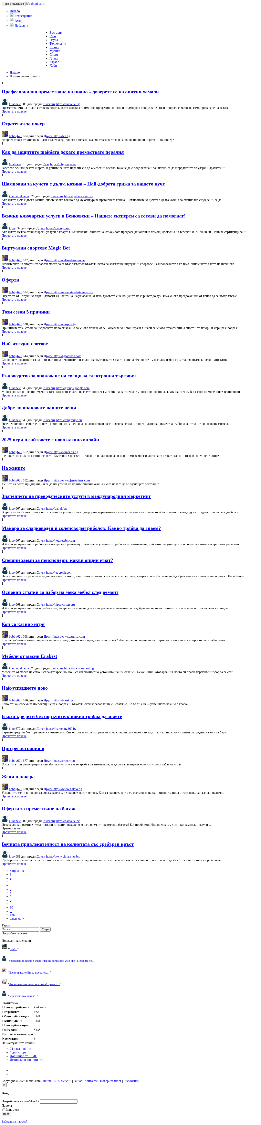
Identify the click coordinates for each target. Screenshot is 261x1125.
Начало (15, 11)
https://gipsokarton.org (60, 604)
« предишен (18, 870)
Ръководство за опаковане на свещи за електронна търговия (69, 375)
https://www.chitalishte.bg (63, 856)
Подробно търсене (14, 933)
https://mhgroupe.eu (63, 164)
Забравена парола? (15, 1121)
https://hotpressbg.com (60, 540)
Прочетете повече (14, 111)
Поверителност (110, 1081)
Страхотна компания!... (23, 996)
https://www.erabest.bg (79, 668)
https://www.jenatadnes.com (71, 480)
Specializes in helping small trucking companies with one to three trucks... (52, 960)
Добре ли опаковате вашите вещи (39, 407)
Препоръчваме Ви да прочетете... (29, 972)
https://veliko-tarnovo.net (69, 260)
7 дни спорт (18, 1052)
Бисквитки (131, 1081)
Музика (55, 51)
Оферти (10, 280)
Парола (7, 1105)
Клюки (54, 47)
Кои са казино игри (23, 624)
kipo (12, 228)
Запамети (12, 1109)
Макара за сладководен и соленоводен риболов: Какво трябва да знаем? (81, 528)
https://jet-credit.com (59, 572)
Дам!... (13, 949)
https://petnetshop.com (78, 196)
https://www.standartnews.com (73, 292)
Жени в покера (18, 776)
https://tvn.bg (61, 136)
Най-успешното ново (25, 688)
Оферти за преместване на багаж (38, 808)
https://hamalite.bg (68, 104)
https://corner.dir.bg (65, 452)
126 (12, 914)
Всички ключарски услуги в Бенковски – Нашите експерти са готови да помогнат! (94, 216)
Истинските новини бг (26, 1059)
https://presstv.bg (64, 760)
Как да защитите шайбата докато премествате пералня (63, 152)
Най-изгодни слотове (25, 343)
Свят (53, 36)
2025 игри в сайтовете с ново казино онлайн (50, 439)
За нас (78, 1081)
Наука (54, 40)
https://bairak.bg (56, 508)
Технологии (58, 43)
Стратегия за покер (23, 123)
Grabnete (15, 104)
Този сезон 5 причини (26, 312)
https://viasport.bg (64, 324)
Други (54, 58)
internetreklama (19, 196)
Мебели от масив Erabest (29, 656)
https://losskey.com (58, 228)
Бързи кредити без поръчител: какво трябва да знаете (62, 716)
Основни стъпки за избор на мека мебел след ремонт (60, 592)
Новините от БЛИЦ (24, 1056)
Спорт (54, 54)
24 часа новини (20, 1048)
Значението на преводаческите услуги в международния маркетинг (76, 496)
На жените (13, 468)
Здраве (54, 62)
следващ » (17, 918)
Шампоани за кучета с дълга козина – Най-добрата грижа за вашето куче (83, 184)
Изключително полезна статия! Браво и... (34, 984)
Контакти (91, 1081)
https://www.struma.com (69, 636)
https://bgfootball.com (67, 356)
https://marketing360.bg (61, 728)
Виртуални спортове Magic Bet (36, 248)
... (11, 911)
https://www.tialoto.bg (67, 789)
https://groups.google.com (73, 388)
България (56, 32)
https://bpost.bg (63, 700)
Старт (45, 929)
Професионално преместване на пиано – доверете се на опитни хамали (80, 91)
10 (11, 907)
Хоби (53, 65)
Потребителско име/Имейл (20, 1101)
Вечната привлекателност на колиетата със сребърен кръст (68, 844)
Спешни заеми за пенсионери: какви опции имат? (57, 560)
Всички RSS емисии (57, 1081)
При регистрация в (23, 748)
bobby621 (15, 136)
